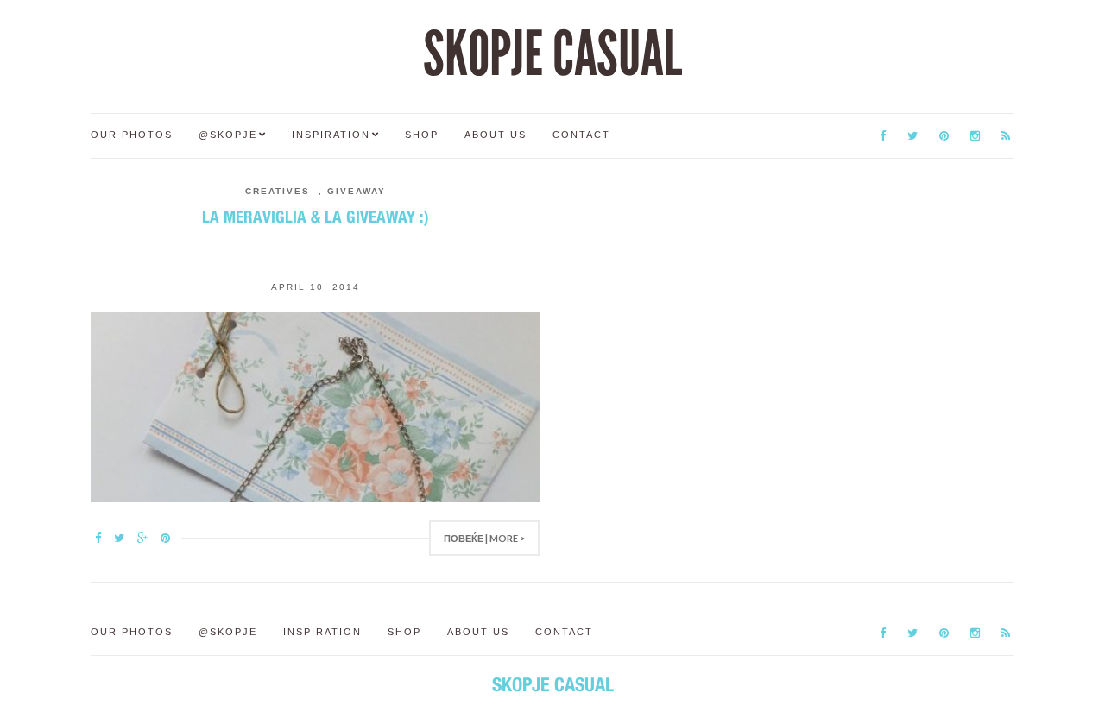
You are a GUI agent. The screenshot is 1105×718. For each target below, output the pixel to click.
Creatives (277, 191)
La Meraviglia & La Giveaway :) (315, 216)
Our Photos (132, 134)
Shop (422, 134)
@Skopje (228, 134)
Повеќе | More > (484, 538)
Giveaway (356, 191)
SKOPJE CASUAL (552, 54)
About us (495, 134)
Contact (581, 134)
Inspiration (331, 134)
